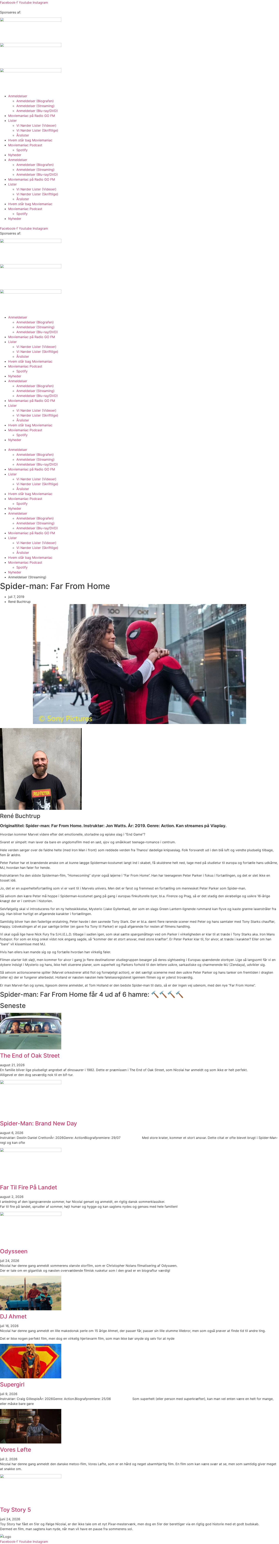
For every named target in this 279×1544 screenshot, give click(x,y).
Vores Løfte (15, 1449)
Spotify (22, 150)
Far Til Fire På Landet (28, 1187)
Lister (12, 120)
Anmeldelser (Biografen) (35, 101)
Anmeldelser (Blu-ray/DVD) (37, 111)
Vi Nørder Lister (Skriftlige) (37, 130)
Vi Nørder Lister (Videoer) (36, 125)
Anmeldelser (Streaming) (35, 106)
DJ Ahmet (13, 1316)
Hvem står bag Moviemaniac (30, 140)
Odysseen (14, 1251)
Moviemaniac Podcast (25, 145)
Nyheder (14, 155)
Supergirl (12, 1384)
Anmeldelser (17, 96)
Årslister (22, 135)
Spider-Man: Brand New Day (38, 1123)
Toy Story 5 (15, 1509)
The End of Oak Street (30, 1055)
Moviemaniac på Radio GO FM (31, 116)
